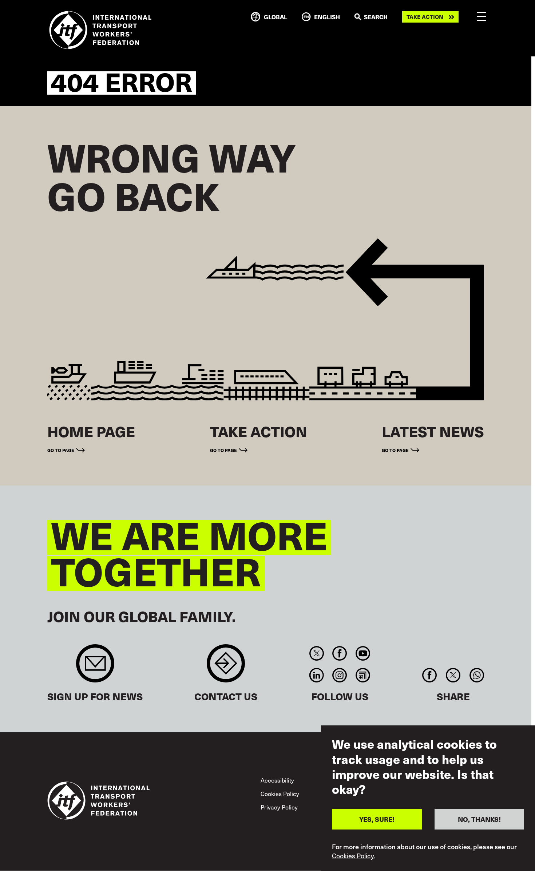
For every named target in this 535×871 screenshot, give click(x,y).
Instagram (340, 675)
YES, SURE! (377, 819)
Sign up (95, 667)
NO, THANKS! (479, 819)
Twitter (316, 653)
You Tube (362, 653)
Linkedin (316, 675)
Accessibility (277, 780)
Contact (226, 667)
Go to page (60, 450)
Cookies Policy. (353, 855)
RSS (362, 675)
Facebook (340, 653)
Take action (425, 17)
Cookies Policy (280, 793)
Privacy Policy (279, 807)
